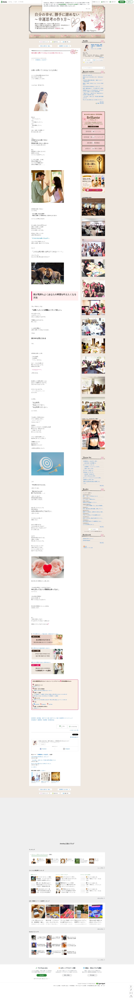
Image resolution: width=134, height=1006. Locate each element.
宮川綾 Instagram (86, 540)
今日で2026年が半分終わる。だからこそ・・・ (41, 756)
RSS (86, 546)
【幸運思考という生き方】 (40, 59)
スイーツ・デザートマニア (62, 874)
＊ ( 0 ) (84, 483)
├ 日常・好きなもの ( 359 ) (89, 475)
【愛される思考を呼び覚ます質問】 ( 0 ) (91, 481)
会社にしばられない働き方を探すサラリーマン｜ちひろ (93, 518)
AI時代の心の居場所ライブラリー (90, 502)
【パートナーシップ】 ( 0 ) (88, 464)
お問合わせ (97, 36)
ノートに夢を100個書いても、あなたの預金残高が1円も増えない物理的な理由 (93, 505)
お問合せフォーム (37, 708)
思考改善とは (36, 36)
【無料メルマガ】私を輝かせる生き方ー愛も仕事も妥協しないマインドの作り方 (50, 699)
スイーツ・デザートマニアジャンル (39, 854)
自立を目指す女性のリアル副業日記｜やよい (92, 521)
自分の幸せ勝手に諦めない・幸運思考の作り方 (67, 21)
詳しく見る (66, 975)
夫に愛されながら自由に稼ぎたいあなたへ (41, 648)
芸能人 (50, 854)
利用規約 (73, 985)
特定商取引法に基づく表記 (94, 985)
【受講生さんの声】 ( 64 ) (88, 479)
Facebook (37, 704)
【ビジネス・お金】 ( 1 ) (88, 470)
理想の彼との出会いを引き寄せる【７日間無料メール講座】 (46, 695)
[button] (131, 996)
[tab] (39, 854)
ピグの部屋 (99, 48)
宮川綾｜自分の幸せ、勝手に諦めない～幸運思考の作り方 (96, 46)
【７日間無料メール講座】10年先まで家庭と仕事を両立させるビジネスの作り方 (50, 694)
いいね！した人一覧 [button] (74, 730)
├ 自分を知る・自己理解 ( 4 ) (89, 463)
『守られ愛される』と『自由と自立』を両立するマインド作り (45, 633)
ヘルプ (103, 985)
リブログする (74, 726)
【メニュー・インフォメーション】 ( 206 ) (92, 477)
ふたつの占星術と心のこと (88, 524)
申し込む (92, 975)
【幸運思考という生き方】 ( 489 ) (90, 461)
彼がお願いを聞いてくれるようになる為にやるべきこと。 (47, 53)
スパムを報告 (57, 985)
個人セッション (36, 686)
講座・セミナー (67, 36)
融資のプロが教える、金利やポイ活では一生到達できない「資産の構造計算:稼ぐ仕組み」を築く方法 (93, 511)
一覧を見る (101, 102)
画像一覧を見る (100, 103)
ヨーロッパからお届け (85, 874)
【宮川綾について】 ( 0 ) (88, 472)
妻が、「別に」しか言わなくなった (90, 496)
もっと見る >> (42, 770)
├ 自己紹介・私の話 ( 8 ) (88, 474)
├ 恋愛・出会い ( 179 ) (88, 468)
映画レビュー (34, 874)
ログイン (130, 1)
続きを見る (102, 57)
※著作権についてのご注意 (88, 547)
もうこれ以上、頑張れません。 (89, 499)
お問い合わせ (65, 985)
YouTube (50, 704)
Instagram (44, 704)
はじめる (42, 975)
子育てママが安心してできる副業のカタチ (92, 515)
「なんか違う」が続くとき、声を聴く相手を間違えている (43, 760)
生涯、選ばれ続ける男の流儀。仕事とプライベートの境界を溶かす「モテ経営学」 (93, 508)
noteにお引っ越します (87, 75)
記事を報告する (75, 737)
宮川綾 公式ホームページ (88, 538)
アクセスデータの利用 (81, 985)
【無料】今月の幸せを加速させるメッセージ (42, 690)
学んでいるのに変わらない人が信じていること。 (41, 763)
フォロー (42, 744)
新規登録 (122, 1)
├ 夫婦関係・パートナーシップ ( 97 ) (91, 466)
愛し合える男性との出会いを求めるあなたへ (41, 662)
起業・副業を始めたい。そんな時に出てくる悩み (93, 88)
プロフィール (93, 48)
